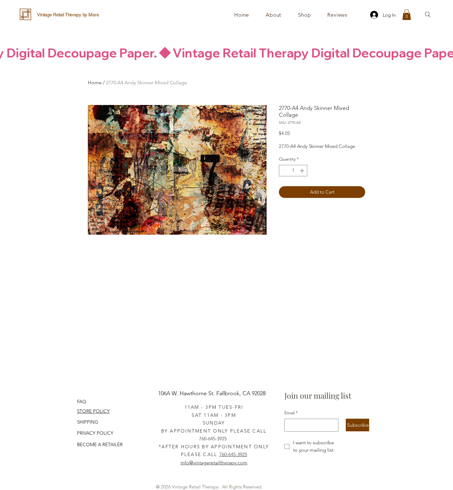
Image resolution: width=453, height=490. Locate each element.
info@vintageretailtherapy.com (214, 463)
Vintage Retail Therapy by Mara (68, 14)
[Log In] (372, 15)
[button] (304, 15)
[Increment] (302, 170)
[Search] (427, 14)
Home (95, 83)
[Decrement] (284, 170)
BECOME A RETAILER (100, 444)
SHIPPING (87, 422)
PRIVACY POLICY (95, 433)
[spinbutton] (293, 170)
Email (291, 413)
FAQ (81, 401)
